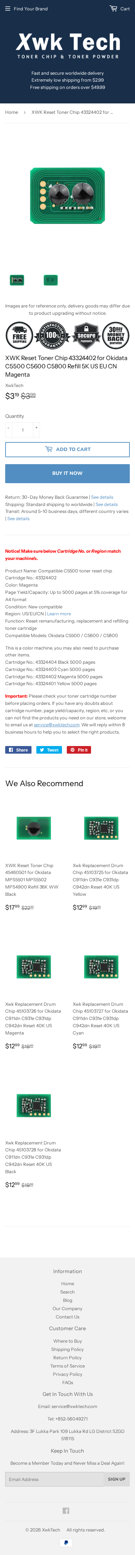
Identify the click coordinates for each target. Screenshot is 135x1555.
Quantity (14, 416)
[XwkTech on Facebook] (66, 1512)
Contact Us (67, 1316)
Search (67, 1292)
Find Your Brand (31, 8)
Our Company (67, 1308)
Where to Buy (67, 1341)
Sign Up (116, 1479)
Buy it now (67, 473)
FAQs (67, 1382)
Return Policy (67, 1357)
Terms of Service (67, 1366)
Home (11, 112)
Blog (67, 1300)
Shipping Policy (67, 1349)
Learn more (59, 613)
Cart (124, 8)
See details (102, 497)
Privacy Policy (67, 1374)
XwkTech (51, 1530)
